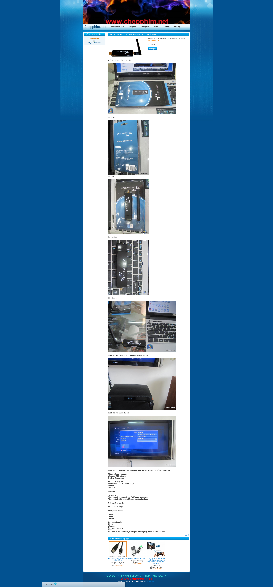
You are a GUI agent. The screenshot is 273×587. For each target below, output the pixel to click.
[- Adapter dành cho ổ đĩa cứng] (137, 557)
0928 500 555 (151, 581)
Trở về (187, 535)
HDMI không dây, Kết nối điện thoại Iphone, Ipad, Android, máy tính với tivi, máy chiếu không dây (156, 561)
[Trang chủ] (96, 27)
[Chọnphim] (145, 26)
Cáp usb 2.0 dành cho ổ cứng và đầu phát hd (117, 559)
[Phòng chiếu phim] (118, 26)
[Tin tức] (156, 26)
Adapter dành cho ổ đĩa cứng (137, 558)
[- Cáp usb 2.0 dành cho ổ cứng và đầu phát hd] (118, 557)
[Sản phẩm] (133, 26)
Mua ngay (152, 49)
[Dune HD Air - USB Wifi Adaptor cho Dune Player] (125, 57)
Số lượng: (151, 44)
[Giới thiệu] (166, 26)
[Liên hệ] (177, 26)
